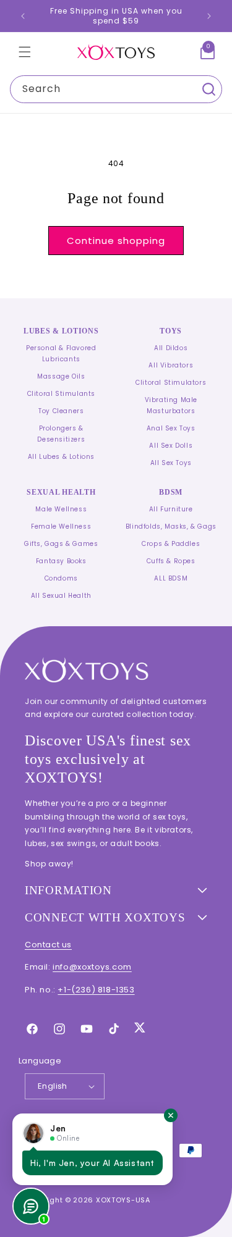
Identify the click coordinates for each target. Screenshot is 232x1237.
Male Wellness (61, 509)
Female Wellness (61, 526)
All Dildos (170, 348)
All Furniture (171, 509)
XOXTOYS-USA (123, 1200)
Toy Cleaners (61, 411)
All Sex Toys (171, 463)
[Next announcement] (209, 16)
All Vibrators (170, 365)
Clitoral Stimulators (170, 382)
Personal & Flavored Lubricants (61, 353)
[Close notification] (171, 1115)
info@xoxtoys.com (92, 967)
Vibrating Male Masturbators (171, 405)
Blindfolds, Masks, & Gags (171, 526)
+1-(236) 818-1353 (96, 990)
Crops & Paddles (171, 543)
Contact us (48, 944)
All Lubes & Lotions (61, 456)
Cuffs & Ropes (171, 561)
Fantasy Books (61, 561)
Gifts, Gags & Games (61, 543)
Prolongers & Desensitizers (61, 434)
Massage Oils (61, 376)
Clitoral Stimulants (61, 393)
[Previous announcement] (23, 16)
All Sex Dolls (170, 445)
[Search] (208, 89)
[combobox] (116, 89)
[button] (24, 51)
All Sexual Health (61, 595)
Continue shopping (116, 240)
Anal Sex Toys (171, 428)
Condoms (61, 578)
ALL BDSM (170, 578)
